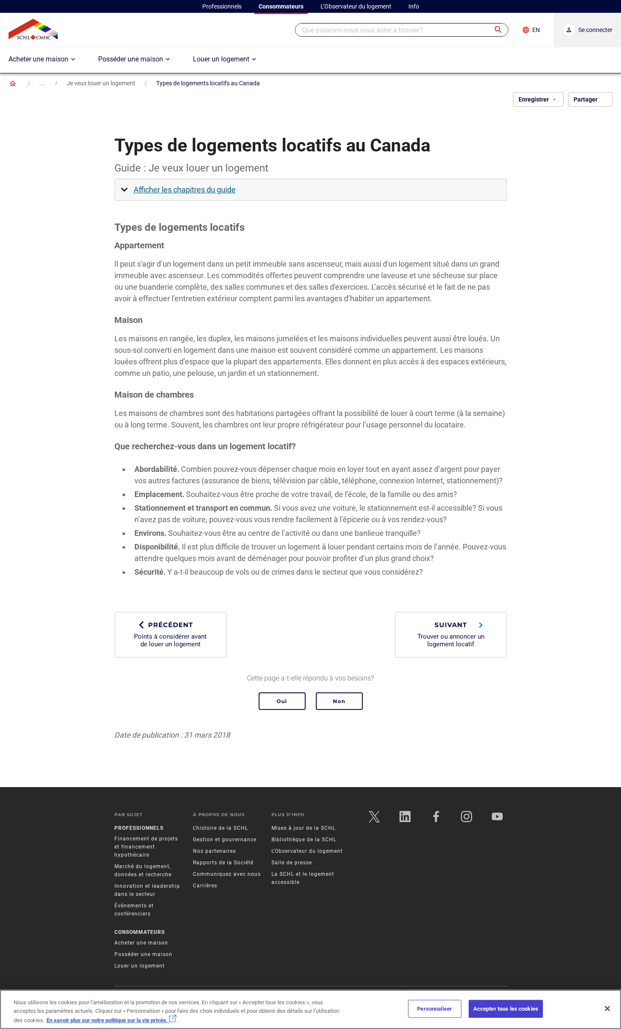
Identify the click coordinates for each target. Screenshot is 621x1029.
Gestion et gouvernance (225, 840)
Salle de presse (291, 863)
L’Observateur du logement (307, 851)
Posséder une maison (143, 954)
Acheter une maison (141, 943)
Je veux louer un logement (101, 83)
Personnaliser (434, 1009)
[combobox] (401, 29)
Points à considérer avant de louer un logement (170, 634)
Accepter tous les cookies (505, 1009)
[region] (310, 1009)
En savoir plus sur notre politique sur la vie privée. (108, 1020)
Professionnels (138, 828)
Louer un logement (139, 966)
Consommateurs (139, 932)
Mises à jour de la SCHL (303, 828)
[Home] (12, 83)
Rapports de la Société (223, 863)
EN (536, 29)
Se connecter (595, 29)
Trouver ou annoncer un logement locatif (450, 634)
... (42, 83)
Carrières (205, 886)
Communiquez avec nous (227, 874)
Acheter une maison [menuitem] (38, 59)
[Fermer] (607, 1008)
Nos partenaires (214, 851)
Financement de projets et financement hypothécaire (146, 847)
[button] (498, 30)
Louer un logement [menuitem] (221, 59)
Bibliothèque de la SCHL (303, 840)
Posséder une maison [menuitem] (130, 59)
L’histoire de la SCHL (220, 828)
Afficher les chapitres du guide (185, 189)
